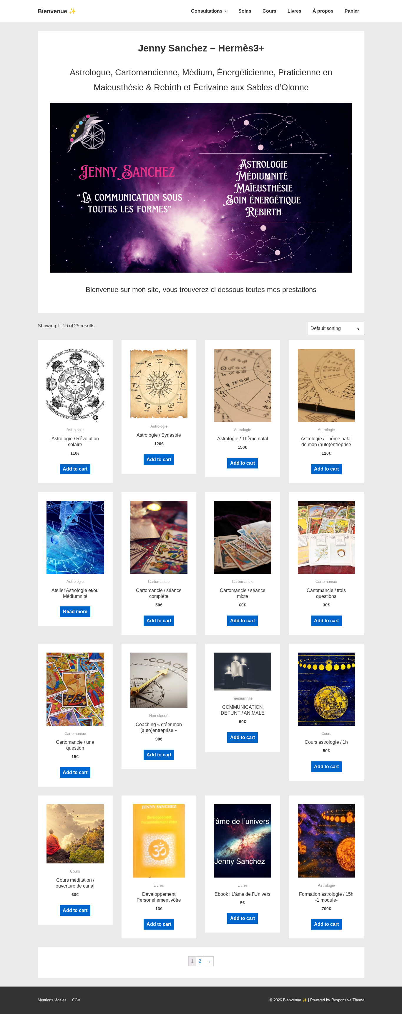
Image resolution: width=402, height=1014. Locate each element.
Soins (244, 11)
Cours (269, 11)
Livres (294, 11)
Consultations (206, 11)
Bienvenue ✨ (57, 11)
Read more (75, 611)
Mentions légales (52, 1000)
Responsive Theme (347, 1000)
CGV (76, 1000)
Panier (352, 11)
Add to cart (75, 468)
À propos (323, 11)
